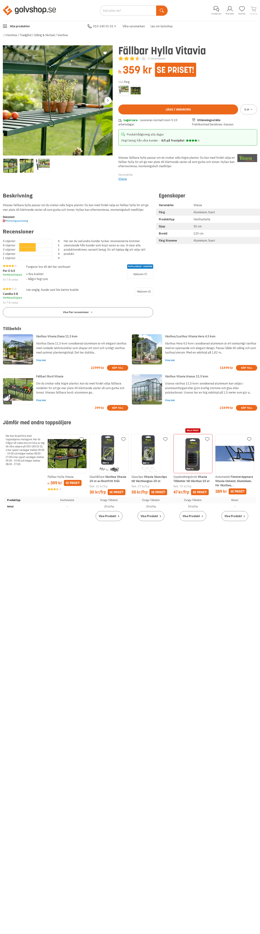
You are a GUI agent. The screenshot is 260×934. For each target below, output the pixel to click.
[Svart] (135, 90)
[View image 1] (10, 166)
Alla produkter (20, 26)
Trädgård (25, 35)
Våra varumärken (134, 26)
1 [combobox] (246, 109)
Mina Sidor (230, 14)
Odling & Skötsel (44, 35)
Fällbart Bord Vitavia (49, 376)
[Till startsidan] (29, 10)
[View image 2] (26, 166)
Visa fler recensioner (76, 312)
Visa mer (41, 360)
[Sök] (162, 10)
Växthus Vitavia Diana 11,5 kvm (56, 336)
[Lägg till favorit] (105, 53)
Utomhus (11, 35)
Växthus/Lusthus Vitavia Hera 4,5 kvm (190, 336)
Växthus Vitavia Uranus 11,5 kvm (186, 376)
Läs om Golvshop (162, 26)
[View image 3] (43, 166)
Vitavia (122, 179)
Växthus (62, 35)
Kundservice (216, 14)
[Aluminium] (123, 90)
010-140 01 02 (103, 26)
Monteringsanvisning (16, 220)
